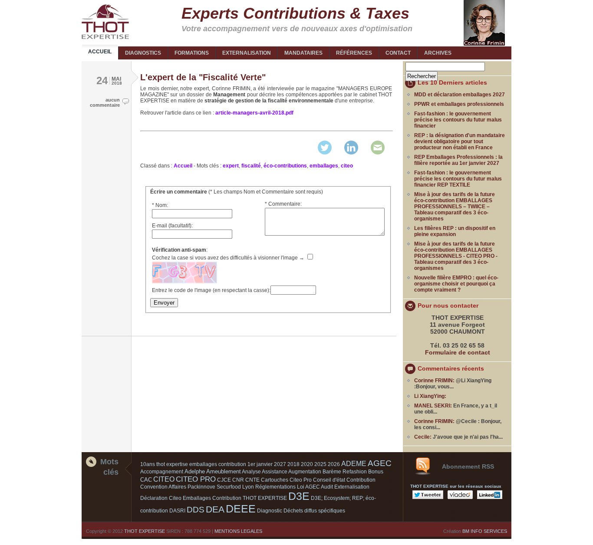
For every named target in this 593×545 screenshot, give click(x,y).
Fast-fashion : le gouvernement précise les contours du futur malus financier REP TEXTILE (458, 179)
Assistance (274, 472)
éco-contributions (285, 166)
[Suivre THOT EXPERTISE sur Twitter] (429, 497)
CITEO (164, 479)
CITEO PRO (196, 479)
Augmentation (304, 472)
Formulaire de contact (457, 352)
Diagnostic (269, 511)
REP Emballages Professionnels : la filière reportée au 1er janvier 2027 (458, 160)
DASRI (177, 511)
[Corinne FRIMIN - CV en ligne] (485, 44)
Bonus (375, 472)
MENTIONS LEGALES (238, 531)
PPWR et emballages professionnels (459, 104)
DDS (195, 509)
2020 (307, 464)
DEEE (241, 508)
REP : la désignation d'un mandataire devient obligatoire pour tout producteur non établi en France (459, 141)
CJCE (224, 480)
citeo (347, 166)
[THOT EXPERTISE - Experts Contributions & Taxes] (105, 21)
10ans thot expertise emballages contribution (193, 464)
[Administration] (103, 2)
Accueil (183, 166)
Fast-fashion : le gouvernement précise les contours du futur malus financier (458, 120)
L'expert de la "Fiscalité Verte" (203, 77)
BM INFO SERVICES (484, 531)
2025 (320, 464)
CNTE (252, 480)
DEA (215, 509)
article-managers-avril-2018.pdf (254, 113)
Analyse (251, 472)
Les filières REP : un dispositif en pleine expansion (454, 231)
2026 (334, 464)
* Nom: (160, 205)
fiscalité (251, 166)
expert (231, 166)
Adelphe (194, 471)
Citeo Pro (301, 480)
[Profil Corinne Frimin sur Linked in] (491, 497)
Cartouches (274, 480)
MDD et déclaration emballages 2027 (459, 95)
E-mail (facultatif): (172, 226)
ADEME (353, 463)
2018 (293, 464)
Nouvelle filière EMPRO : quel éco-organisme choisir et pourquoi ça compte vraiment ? (456, 284)
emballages (324, 166)
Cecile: (423, 437)
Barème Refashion (345, 472)
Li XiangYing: (430, 396)
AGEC (380, 463)
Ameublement (223, 471)
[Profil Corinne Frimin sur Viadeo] (461, 497)
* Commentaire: (283, 204)
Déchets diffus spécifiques (314, 511)
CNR (238, 480)
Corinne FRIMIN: (434, 381)
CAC (146, 479)
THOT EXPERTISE (144, 531)
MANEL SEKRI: (433, 406)
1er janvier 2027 (266, 464)
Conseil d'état (329, 480)
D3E (299, 496)
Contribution (361, 480)
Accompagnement (161, 472)
